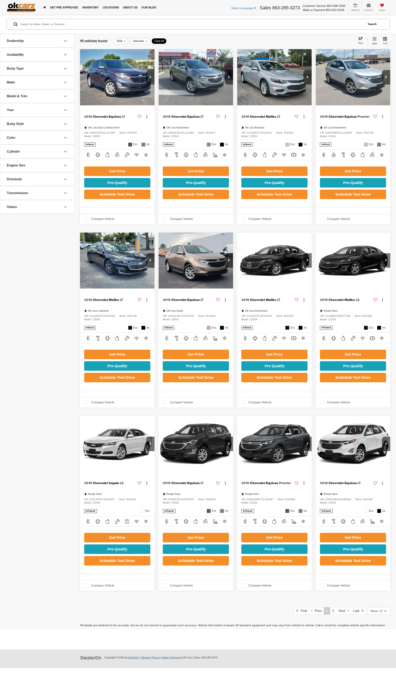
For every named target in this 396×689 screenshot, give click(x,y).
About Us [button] (130, 7)
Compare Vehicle (102, 219)
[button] (150, 77)
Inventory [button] (90, 7)
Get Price (117, 171)
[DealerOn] (90, 657)
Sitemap (145, 657)
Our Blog (148, 7)
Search (372, 24)
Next (343, 611)
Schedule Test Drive (117, 194)
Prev (317, 611)
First (302, 611)
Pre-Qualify (117, 183)
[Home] (44, 7)
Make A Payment (171, 657)
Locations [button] (111, 7)
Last (357, 611)
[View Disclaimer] (146, 155)
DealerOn (133, 657)
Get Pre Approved (64, 7)
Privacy (156, 657)
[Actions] (146, 116)
